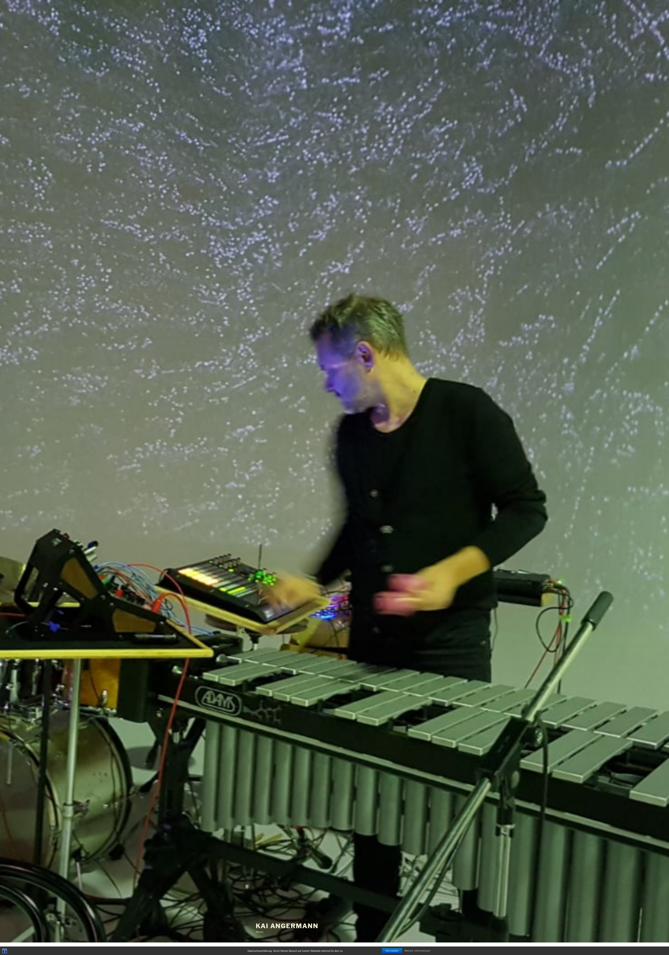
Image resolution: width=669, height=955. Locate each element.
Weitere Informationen (417, 950)
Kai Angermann (287, 926)
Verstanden (392, 950)
